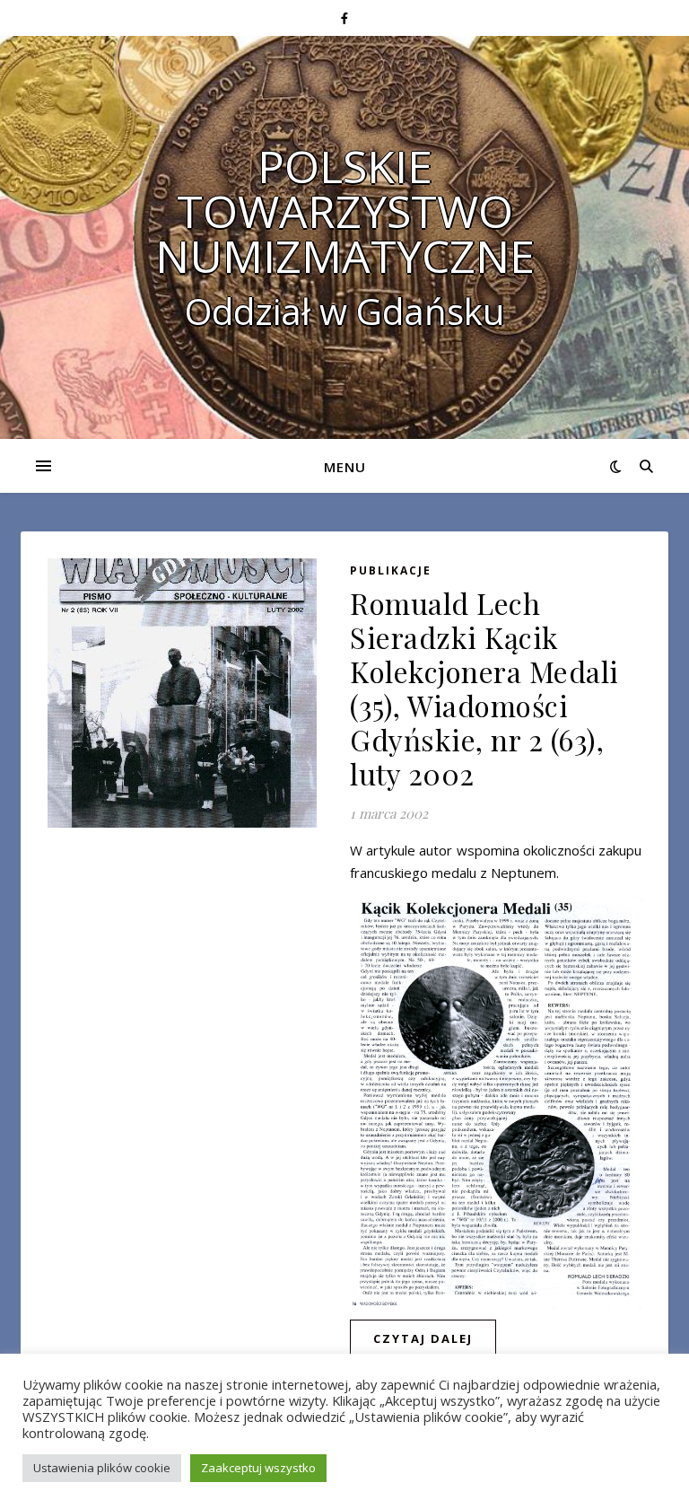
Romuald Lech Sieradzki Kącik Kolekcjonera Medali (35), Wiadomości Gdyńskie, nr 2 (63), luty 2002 (484, 688)
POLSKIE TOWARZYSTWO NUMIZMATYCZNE (345, 211)
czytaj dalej (423, 1338)
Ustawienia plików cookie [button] (101, 1468)
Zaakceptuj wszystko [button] (258, 1468)
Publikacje (391, 570)
